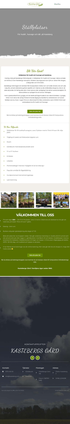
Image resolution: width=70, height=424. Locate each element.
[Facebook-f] (32, 358)
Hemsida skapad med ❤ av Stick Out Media (12, 390)
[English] (56, 4)
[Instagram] (38, 358)
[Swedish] (59, 4)
